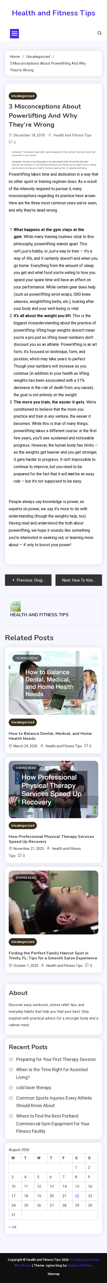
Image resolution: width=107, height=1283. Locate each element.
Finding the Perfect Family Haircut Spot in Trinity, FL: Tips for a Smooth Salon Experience (53, 956)
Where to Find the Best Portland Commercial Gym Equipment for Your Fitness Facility (53, 1123)
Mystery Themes (79, 1265)
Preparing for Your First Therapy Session (56, 1059)
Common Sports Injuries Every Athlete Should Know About (54, 1101)
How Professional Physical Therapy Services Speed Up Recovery (51, 839)
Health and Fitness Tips (53, 13)
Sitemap (54, 1274)
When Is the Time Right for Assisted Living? (52, 1073)
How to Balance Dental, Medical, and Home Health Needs (50, 736)
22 (77, 1196)
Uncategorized (22, 96)
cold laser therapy (33, 1087)
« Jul (12, 1227)
